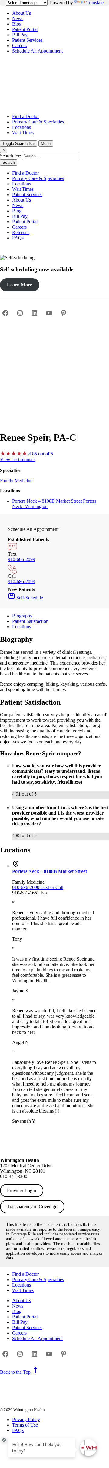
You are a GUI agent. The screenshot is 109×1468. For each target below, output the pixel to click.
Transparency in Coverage (32, 1206)
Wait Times (23, 132)
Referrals (20, 232)
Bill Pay (20, 34)
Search (8, 162)
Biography (22, 615)
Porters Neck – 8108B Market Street (49, 871)
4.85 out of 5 (40, 453)
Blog (16, 23)
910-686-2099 (21, 559)
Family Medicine (16, 480)
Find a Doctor (25, 116)
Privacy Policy (26, 1419)
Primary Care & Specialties (38, 121)
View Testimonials (17, 459)
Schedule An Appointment (37, 50)
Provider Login (21, 1190)
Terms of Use (25, 1424)
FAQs (18, 237)
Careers (19, 45)
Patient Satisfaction (30, 621)
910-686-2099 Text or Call (37, 887)
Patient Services (27, 40)
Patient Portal (25, 29)
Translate (95, 2)
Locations (21, 127)
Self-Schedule (29, 597)
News (17, 18)
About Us (21, 13)
